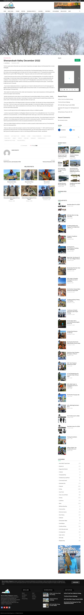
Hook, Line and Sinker (69, 494)
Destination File (69, 483)
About (23, 593)
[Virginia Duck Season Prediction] (62, 335)
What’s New (10, 11)
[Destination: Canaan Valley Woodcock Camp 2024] (62, 292)
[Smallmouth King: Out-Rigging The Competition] (62, 229)
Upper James (69, 534)
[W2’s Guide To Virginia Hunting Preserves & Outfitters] (62, 282)
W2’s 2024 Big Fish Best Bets (73, 406)
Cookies (33, 598)
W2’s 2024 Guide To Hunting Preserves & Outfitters (72, 386)
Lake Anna (69, 500)
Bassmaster (6, 136)
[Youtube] (4, 607)
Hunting (23, 11)
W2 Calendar (56, 11)
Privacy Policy (25, 598)
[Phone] (9, 607)
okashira (20, 138)
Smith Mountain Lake (69, 529)
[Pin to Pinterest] (35, 145)
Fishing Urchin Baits (72, 437)
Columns (40, 11)
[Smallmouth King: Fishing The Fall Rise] (62, 303)
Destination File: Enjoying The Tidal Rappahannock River (75, 170)
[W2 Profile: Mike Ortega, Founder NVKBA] (63, 163)
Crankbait (23, 136)
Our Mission (24, 595)
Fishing (17, 11)
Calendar (69, 472)
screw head (26, 138)
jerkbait (14, 138)
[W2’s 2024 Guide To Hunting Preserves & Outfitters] (62, 387)
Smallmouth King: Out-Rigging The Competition (73, 226)
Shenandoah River (29, 182)
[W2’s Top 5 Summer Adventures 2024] (62, 366)
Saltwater (69, 517)
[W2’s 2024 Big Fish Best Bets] (62, 409)
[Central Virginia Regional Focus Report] (29, 190)
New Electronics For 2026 (73, 426)
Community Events (69, 480)
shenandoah (33, 138)
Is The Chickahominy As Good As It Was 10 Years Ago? (73, 375)
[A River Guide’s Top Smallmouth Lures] (62, 451)
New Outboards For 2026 (73, 415)
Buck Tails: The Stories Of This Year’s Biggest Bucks (73, 258)
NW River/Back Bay (69, 506)
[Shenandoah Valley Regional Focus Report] (12, 190)
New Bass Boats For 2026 (73, 204)
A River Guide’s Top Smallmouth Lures (71, 448)
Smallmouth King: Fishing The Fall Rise (73, 300)
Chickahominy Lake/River (69, 477)
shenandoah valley (41, 138)
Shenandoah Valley (11, 182)
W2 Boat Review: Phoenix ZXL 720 (65, 112)
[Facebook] (2, 607)
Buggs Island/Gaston (69, 469)
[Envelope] (7, 607)
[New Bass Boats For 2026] (62, 208)
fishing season (7, 138)
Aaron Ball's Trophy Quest (69, 463)
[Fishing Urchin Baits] (62, 440)
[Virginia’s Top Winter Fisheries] (62, 239)
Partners (47, 11)
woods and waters (21, 140)
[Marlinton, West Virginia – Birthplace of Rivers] (62, 356)
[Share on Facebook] (32, 145)
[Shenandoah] (47, 174)
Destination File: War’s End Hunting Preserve (73, 268)
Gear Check (69, 492)
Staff (33, 593)
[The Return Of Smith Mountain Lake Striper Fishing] (62, 313)
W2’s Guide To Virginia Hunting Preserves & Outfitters (72, 280)
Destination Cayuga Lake (73, 394)
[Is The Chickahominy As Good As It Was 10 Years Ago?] (62, 377)
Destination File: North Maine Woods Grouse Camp (73, 342)
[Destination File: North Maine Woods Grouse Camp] (62, 345)
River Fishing (69, 514)
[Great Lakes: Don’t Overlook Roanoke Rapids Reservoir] (62, 324)
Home (5, 11)
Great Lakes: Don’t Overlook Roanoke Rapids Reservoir (73, 322)
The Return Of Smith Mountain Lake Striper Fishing (72, 312)
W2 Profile (69, 537)
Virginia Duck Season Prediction (72, 332)
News (69, 503)
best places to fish (15, 136)
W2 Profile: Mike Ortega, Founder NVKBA (66, 105)
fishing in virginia (47, 136)
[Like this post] (31, 145)
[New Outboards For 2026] (62, 419)
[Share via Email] (36, 145)
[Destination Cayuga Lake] (62, 398)
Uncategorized (69, 532)
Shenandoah (47, 182)
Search (59, 58)
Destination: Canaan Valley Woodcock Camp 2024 (73, 290)
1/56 (61, 89)
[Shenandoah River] (29, 174)
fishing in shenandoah (36, 136)
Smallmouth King (69, 526)
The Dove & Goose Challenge (64, 102)
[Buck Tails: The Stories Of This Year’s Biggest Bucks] (62, 261)
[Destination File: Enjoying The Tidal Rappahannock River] (75, 163)
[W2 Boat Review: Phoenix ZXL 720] (63, 178)
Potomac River (69, 509)
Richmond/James (69, 512)
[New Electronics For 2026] (62, 430)
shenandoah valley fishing (9, 140)
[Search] (79, 11)
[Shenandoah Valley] (12, 174)
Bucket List (69, 466)
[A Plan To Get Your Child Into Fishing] (63, 149)
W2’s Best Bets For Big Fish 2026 (72, 216)
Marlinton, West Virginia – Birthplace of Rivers (73, 353)
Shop (69, 11)
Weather (24, 596)
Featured (69, 486)
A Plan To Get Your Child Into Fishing (65, 99)
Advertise (34, 596)
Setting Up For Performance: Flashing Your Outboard (72, 248)
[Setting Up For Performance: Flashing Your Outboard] (62, 250)
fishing (28, 136)
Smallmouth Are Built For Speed (75, 184)
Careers (33, 595)
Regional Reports (31, 11)
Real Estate (63, 11)
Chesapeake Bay (69, 474)
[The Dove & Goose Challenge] (75, 149)
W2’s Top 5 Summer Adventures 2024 (72, 363)
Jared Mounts (7, 63)
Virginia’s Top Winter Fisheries (72, 237)
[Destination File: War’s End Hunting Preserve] (62, 271)
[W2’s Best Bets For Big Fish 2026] (62, 218)
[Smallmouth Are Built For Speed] (75, 178)
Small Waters (69, 523)
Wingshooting (69, 540)
